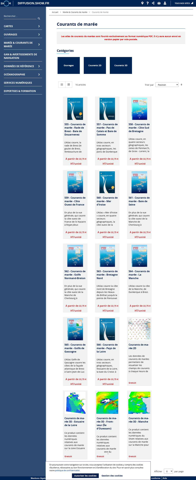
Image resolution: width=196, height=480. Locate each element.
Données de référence (19, 66)
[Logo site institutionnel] (6, 3)
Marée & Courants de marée (18, 44)
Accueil (55, 12)
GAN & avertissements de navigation (20, 56)
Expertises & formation (20, 91)
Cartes (8, 26)
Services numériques (18, 82)
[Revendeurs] (142, 3)
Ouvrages (10, 34)
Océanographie (14, 74)
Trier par (149, 84)
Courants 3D (120, 65)
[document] (98, 470)
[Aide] (148, 3)
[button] (153, 3)
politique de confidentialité (67, 470)
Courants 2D (94, 65)
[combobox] (20, 17)
